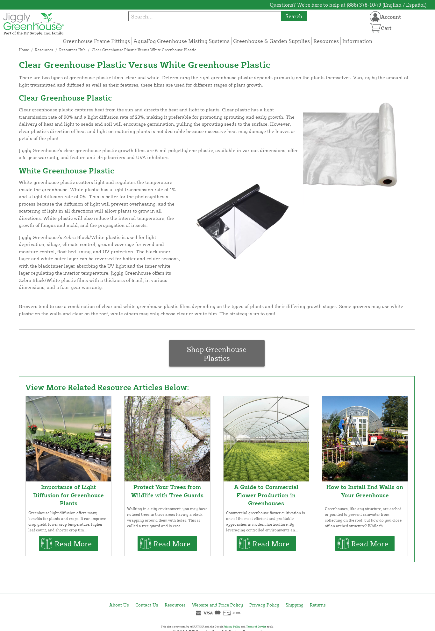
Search (293, 16)
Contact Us (146, 604)
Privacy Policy (264, 604)
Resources (326, 41)
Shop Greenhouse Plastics (216, 353)
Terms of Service (256, 626)
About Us (119, 604)
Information (357, 41)
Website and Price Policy (217, 604)
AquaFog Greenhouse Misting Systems (181, 41)
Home (24, 49)
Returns (318, 604)
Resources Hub (72, 49)
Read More (73, 543)
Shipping (294, 604)
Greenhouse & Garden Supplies (271, 41)
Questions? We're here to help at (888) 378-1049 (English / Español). (349, 5)
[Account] (375, 16)
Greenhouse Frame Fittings (96, 41)
